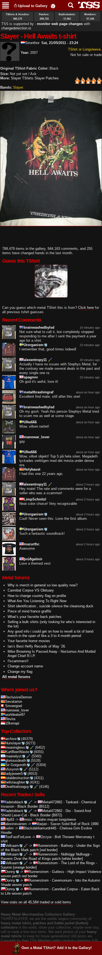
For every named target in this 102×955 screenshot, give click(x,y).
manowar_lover (37, 437)
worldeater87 (15, 715)
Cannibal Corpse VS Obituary (31, 590)
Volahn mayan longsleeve (56, 819)
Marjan (41, 824)
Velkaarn (12, 846)
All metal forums (16, 677)
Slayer (18, 87)
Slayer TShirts (22, 78)
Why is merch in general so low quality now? (43, 585)
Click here (86, 308)
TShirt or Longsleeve (84, 49)
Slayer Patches (47, 78)
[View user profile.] (9, 59)
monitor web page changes (60, 24)
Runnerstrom (48, 846)
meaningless (15, 747)
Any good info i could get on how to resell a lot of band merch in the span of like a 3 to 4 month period (50, 633)
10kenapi (12, 723)
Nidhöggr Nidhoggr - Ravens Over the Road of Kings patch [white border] (46, 856)
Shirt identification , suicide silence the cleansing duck (50, 606)
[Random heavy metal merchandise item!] (53, 5)
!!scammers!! (18, 661)
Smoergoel (13, 706)
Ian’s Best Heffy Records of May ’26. (37, 646)
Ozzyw (46, 837)
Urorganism (34, 345)
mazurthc (31, 544)
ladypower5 (14, 774)
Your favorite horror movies (29, 641)
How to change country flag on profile (37, 596)
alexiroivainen (16, 824)
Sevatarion (13, 701)
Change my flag (20, 672)
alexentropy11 (35, 360)
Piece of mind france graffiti (29, 611)
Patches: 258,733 (44, 16)
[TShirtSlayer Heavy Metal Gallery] (87, 5)
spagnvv (31, 377)
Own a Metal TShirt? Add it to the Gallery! (56, 948)
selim (9, 828)
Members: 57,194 (90, 16)
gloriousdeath (15, 760)
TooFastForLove (18, 837)
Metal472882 (52, 802)
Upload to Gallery (32, 6)
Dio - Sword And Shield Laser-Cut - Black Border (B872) (46, 813)
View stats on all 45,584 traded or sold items (36, 902)
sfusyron (12, 769)
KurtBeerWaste (17, 752)
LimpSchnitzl (35, 499)
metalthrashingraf (38, 392)
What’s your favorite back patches (34, 617)
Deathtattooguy (17, 787)
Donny (10, 872)
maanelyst (13, 756)
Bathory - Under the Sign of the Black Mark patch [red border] (50, 848)
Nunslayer (13, 743)
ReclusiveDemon (18, 697)
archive (11, 739)
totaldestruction (17, 778)
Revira (10, 719)
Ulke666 (30, 422)
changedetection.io (16, 28)
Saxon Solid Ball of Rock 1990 (74, 824)
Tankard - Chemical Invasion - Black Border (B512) (48, 804)
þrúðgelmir (33, 559)
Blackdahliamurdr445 (39, 828)
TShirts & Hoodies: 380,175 (17, 16)
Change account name (25, 666)
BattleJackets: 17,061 (67, 16)
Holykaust (32, 469)
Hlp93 (9, 819)
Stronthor (32, 43)
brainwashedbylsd (39, 327)
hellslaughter (15, 782)
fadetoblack (14, 802)
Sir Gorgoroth (15, 765)
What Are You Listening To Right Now (37, 601)
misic (28, 819)
